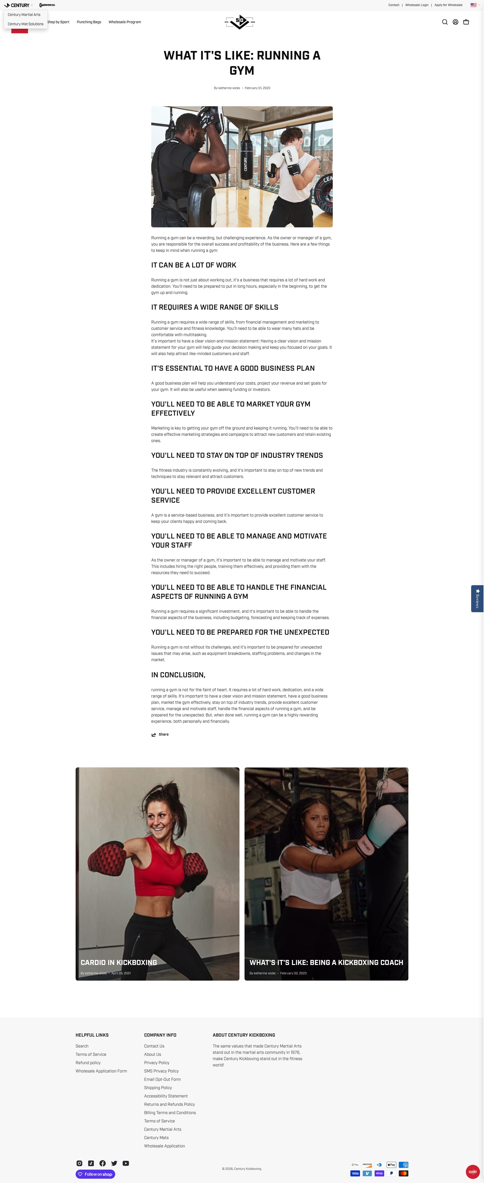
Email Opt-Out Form (162, 1079)
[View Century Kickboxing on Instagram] (79, 1163)
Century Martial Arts (24, 14)
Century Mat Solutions (25, 24)
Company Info (160, 1035)
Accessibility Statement (166, 1096)
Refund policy (88, 1062)
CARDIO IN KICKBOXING (119, 962)
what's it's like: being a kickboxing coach (326, 962)
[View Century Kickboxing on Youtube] (126, 1163)
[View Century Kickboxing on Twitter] (114, 1163)
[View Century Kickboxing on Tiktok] (91, 1163)
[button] (47, 5)
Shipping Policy (158, 1087)
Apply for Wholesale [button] (449, 5)
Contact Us (154, 1046)
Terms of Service (91, 1054)
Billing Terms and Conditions (170, 1112)
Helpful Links (92, 1035)
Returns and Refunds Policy (169, 1104)
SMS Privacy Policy (161, 1071)
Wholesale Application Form (101, 1071)
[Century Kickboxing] (242, 22)
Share (164, 734)
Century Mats (156, 1137)
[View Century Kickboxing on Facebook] (102, 1163)
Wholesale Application (164, 1146)
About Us (152, 1054)
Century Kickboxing (247, 1169)
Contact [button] (393, 5)
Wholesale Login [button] (417, 5)
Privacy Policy (156, 1062)
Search (82, 1046)
